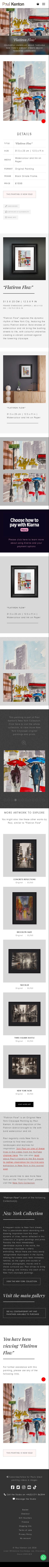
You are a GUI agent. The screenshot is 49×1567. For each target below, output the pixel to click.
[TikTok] (35, 1487)
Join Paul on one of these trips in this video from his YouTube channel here (24, 1152)
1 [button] (5, 800)
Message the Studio (25, 1499)
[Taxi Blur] (24, 982)
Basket (25, 1510)
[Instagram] (24, 1487)
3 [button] (12, 800)
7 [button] (26, 800)
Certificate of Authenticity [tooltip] (18, 212)
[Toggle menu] (43, 4)
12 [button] (43, 800)
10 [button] (36, 800)
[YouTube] (29, 1487)
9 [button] (33, 800)
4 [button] (15, 800)
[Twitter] (13, 1487)
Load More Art (24, 1104)
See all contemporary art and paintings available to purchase (23, 1312)
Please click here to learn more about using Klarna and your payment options (26, 543)
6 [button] (22, 800)
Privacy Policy (25, 1534)
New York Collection (24, 1183)
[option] (24, 771)
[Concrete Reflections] (24, 876)
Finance (25, 1522)
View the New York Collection (22, 1281)
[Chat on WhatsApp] (43, 1557)
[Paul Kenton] (13, 4)
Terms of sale (25, 1530)
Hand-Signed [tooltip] (12, 206)
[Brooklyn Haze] (24, 929)
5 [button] (19, 800)
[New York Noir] (24, 1088)
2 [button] (8, 800)
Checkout (25, 1514)
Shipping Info (25, 1526)
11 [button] (40, 800)
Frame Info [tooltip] (11, 217)
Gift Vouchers (25, 1518)
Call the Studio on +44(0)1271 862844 (25, 1494)
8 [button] (29, 800)
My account (25, 1538)
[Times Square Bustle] (24, 1035)
